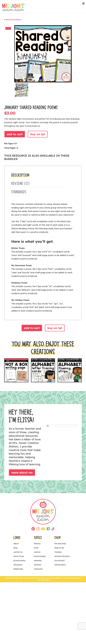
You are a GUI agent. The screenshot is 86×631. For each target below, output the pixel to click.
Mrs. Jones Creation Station (13, 7)
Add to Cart (15, 134)
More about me (22, 472)
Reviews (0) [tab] (20, 183)
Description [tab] (20, 175)
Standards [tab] (18, 191)
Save (9, 28)
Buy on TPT (37, 134)
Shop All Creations (13, 20)
